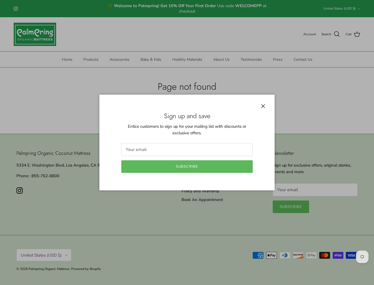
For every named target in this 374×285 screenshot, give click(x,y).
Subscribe (187, 166)
